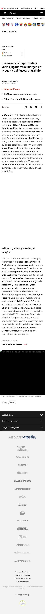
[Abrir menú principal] (41, 13)
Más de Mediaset (10, 421)
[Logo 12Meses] (22, 536)
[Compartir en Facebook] (41, 107)
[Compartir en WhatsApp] (26, 107)
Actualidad (7, 414)
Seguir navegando (11, 427)
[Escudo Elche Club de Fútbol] (21, 24)
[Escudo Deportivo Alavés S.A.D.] (17, 24)
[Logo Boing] (22, 497)
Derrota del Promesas (12, 344)
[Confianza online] (22, 605)
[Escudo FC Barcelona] (30, 24)
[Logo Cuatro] (22, 465)
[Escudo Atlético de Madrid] (8, 24)
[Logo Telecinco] (22, 457)
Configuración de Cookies (22, 578)
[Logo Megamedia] (23, 594)
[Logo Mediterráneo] (22, 561)
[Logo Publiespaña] (22, 553)
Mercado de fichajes (23, 18)
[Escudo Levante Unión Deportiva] (39, 24)
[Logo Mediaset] (22, 438)
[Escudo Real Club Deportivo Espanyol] (25, 24)
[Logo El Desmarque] (22, 481)
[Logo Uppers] (22, 521)
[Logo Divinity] (22, 473)
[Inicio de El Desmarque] (4, 13)
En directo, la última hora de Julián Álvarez (17, 8)
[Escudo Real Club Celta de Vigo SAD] (12, 24)
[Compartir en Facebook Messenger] (36, 107)
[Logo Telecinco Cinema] (22, 529)
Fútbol (13, 13)
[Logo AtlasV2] (22, 545)
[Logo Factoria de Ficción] (22, 489)
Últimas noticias (8, 18)
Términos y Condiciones (22, 572)
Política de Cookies (22, 581)
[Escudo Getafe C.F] (34, 24)
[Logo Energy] (22, 505)
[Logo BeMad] (22, 513)
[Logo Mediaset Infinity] (22, 449)
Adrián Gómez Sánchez (10, 81)
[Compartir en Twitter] (31, 107)
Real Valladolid (9, 31)
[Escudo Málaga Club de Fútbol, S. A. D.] (43, 24)
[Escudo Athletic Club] (4, 24)
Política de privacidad (22, 575)
